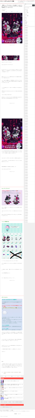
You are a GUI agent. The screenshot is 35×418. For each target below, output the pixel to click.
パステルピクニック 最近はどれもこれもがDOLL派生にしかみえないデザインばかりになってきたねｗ (13, 388)
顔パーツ (5, 373)
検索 (33, 5)
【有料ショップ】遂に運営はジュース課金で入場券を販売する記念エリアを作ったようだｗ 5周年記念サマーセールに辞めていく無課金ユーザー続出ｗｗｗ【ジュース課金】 (13, 384)
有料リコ (20, 372)
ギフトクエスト (8, 372)
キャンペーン (5, 372)
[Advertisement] (12, 50)
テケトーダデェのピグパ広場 (7, 1)
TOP (4, 410)
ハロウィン (12, 372)
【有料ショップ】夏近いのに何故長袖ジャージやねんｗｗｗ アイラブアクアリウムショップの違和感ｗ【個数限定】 (13, 398)
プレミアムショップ (16, 372)
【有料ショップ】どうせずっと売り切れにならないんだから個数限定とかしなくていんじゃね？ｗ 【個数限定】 (13, 394)
